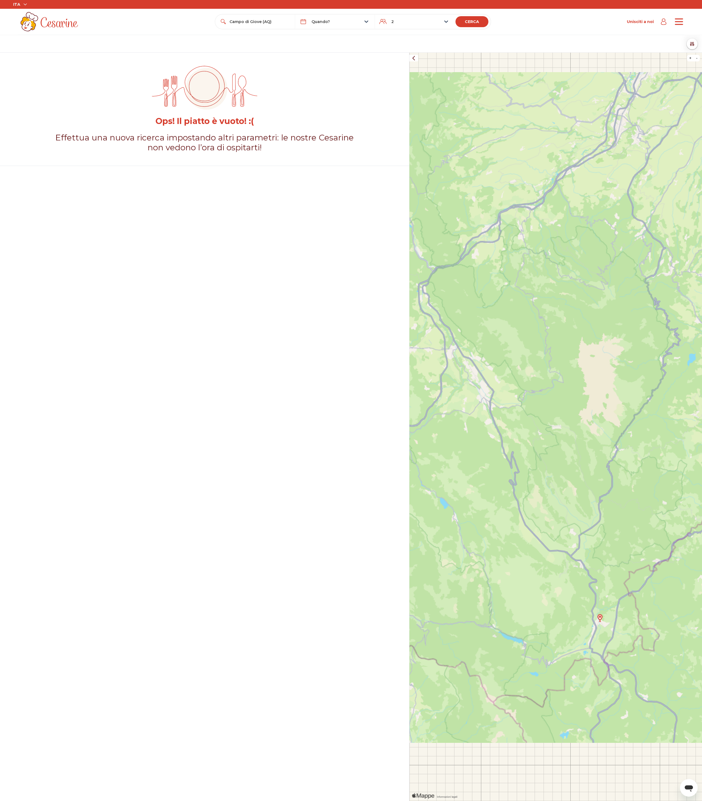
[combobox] (260, 21)
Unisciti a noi (640, 21)
